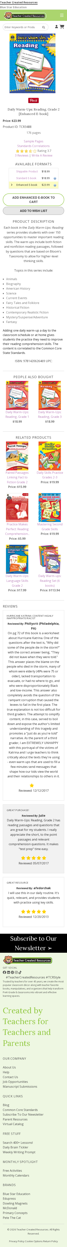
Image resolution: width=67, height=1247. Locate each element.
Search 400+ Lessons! (18, 1143)
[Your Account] (56, 26)
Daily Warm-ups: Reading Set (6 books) (49, 580)
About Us (9, 1067)
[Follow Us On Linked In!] (9, 972)
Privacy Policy (16, 1241)
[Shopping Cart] (61, 26)
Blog (6, 1105)
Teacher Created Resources (19, 2)
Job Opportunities (15, 1082)
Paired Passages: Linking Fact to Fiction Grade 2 (17, 477)
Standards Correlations (33, 146)
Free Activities (12, 1171)
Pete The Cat (12, 1218)
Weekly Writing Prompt (19, 1152)
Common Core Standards (20, 1110)
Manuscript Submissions (20, 1086)
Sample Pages (33, 141)
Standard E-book (26, 178)
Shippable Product (27, 171)
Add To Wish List (33, 211)
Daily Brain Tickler (15, 1147)
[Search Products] (42, 27)
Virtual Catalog (13, 1124)
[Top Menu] (61, 15)
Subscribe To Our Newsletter (23, 1114)
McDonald (10, 1208)
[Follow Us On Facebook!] (5, 972)
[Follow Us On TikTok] (20, 972)
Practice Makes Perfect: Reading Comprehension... (17, 529)
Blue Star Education (13, 7)
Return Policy (50, 1241)
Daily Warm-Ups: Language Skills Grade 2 (17, 580)
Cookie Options (34, 1241)
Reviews (21, 155)
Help (6, 1072)
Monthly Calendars (16, 1175)
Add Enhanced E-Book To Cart (33, 199)
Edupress (9, 1198)
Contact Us (10, 1077)
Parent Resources (15, 1119)
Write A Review (42, 155)
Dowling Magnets (15, 1203)
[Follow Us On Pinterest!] (13, 972)
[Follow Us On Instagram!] (17, 972)
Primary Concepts (15, 1213)
